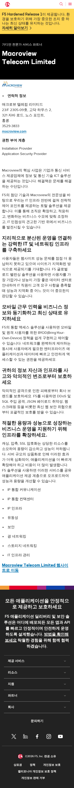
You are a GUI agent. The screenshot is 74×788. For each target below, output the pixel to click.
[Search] (61, 4)
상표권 (18, 765)
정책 (32, 765)
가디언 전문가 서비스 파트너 (22, 44)
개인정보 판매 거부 (33, 778)
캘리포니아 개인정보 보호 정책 (37, 771)
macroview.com (14, 131)
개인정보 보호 (52, 765)
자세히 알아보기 (15, 28)
